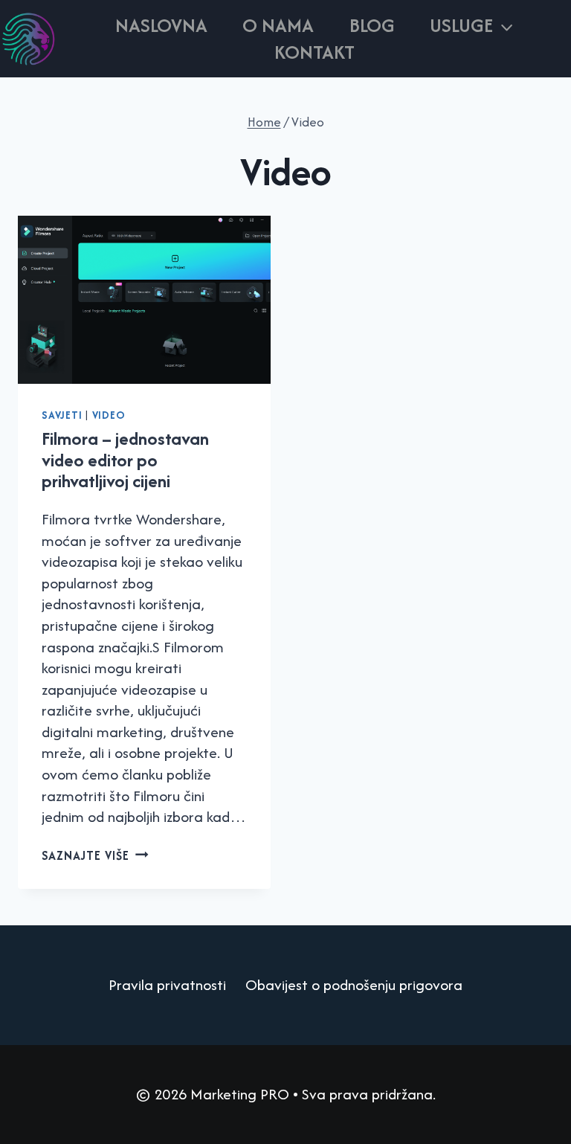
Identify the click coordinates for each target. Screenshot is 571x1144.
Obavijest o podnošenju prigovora (353, 984)
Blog (372, 25)
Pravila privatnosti (167, 984)
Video (109, 415)
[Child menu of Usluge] (472, 25)
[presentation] (144, 300)
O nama (278, 25)
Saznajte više (95, 855)
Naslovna (161, 25)
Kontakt (314, 52)
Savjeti (62, 415)
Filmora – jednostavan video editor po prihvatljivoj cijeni (125, 459)
